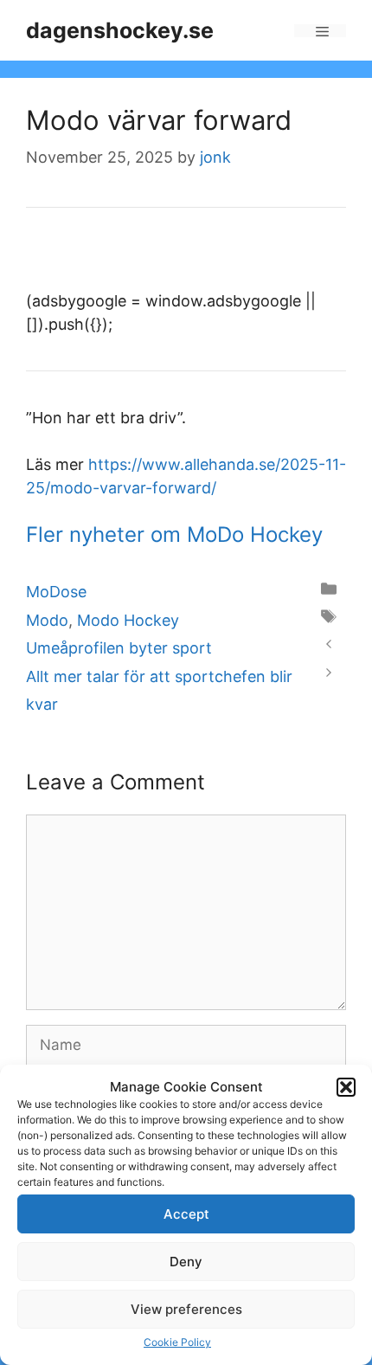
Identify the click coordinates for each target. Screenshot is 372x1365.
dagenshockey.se (120, 30)
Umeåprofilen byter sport (119, 648)
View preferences (186, 1309)
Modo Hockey (128, 620)
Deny (186, 1261)
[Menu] (320, 30)
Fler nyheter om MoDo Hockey (174, 534)
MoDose (56, 592)
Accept (186, 1214)
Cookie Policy (177, 1342)
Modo (47, 620)
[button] (346, 1087)
